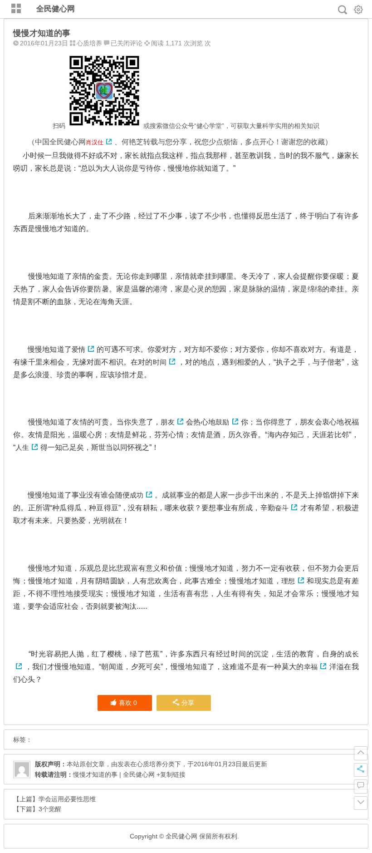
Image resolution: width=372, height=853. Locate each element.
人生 (22, 447)
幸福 (311, 667)
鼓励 (222, 422)
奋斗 (282, 508)
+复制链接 (170, 774)
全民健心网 (55, 9)
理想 (288, 581)
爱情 (78, 349)
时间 (159, 362)
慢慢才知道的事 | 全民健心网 (114, 774)
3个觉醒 (50, 809)
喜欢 (128, 702)
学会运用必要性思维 (67, 799)
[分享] (360, 770)
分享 (187, 702)
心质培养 (89, 43)
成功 (136, 495)
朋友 (168, 422)
